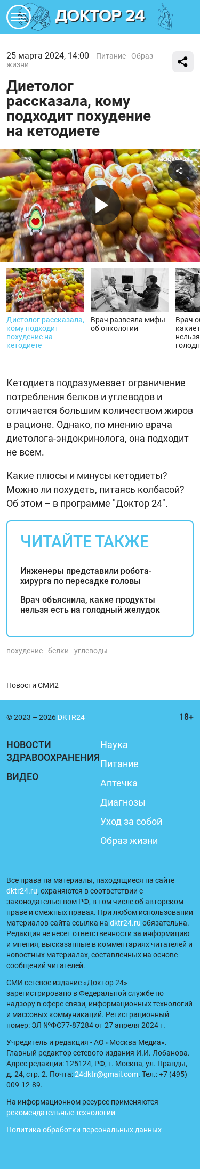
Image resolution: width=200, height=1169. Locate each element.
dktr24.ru (21, 891)
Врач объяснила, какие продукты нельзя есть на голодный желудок (90, 605)
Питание (111, 56)
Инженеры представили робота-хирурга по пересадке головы (85, 576)
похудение (24, 650)
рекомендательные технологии (60, 1112)
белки (58, 650)
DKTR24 (100, 17)
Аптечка (119, 783)
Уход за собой (131, 821)
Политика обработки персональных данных (84, 1129)
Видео (22, 776)
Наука (114, 744)
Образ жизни (129, 840)
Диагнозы (123, 802)
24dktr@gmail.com (106, 1074)
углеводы (91, 650)
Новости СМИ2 (32, 685)
